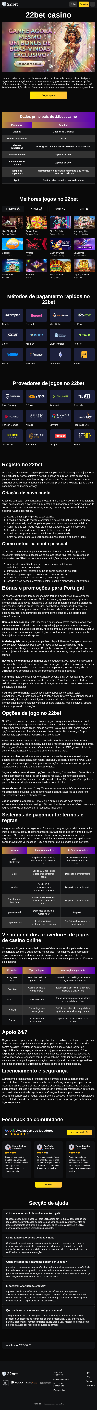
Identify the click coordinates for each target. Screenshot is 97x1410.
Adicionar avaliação (79, 1132)
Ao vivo (34, 209)
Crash (58, 209)
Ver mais (48, 1185)
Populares (11, 209)
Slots (82, 209)
